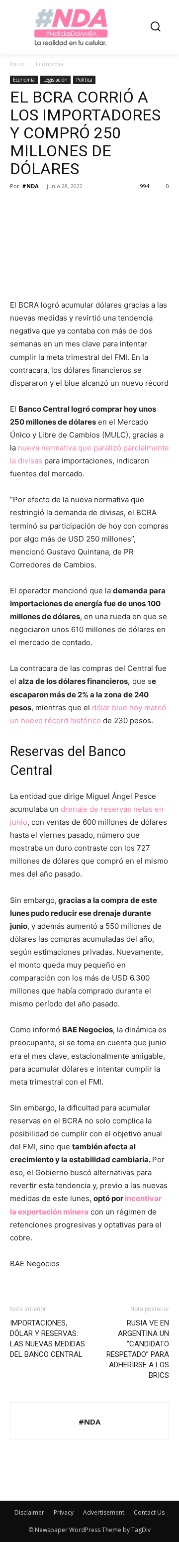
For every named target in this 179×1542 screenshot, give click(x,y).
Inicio (17, 64)
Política (84, 79)
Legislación (55, 79)
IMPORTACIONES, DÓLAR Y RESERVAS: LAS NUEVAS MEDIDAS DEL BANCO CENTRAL (47, 1339)
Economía (50, 64)
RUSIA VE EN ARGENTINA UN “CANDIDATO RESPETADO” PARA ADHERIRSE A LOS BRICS (137, 1349)
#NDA (30, 186)
